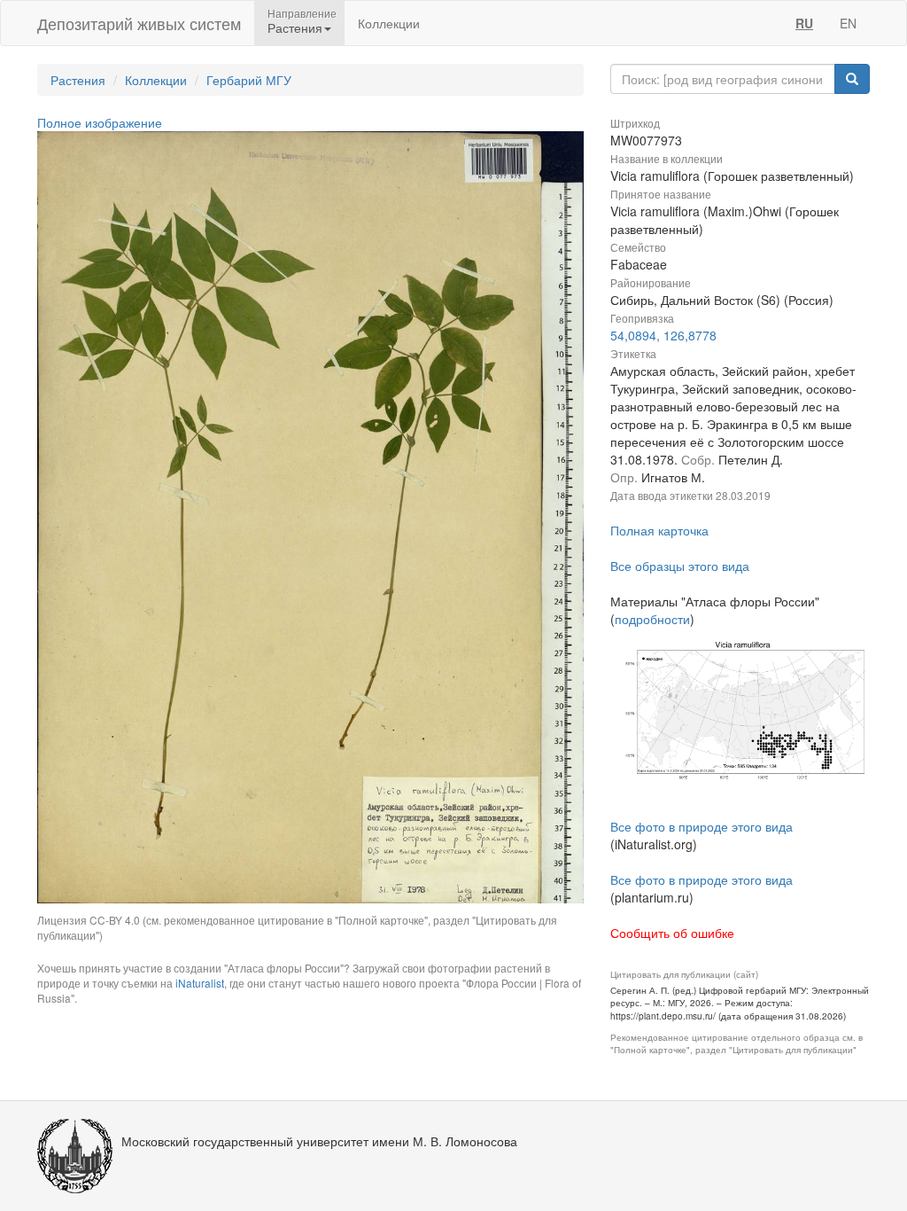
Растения (77, 80)
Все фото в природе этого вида (701, 826)
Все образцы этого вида (679, 565)
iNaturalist (199, 982)
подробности (652, 619)
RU (804, 23)
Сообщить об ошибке (672, 932)
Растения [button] (294, 27)
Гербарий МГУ (248, 80)
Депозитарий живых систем (139, 23)
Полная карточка (659, 530)
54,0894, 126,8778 (663, 335)
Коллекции (389, 23)
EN (848, 23)
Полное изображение (99, 122)
